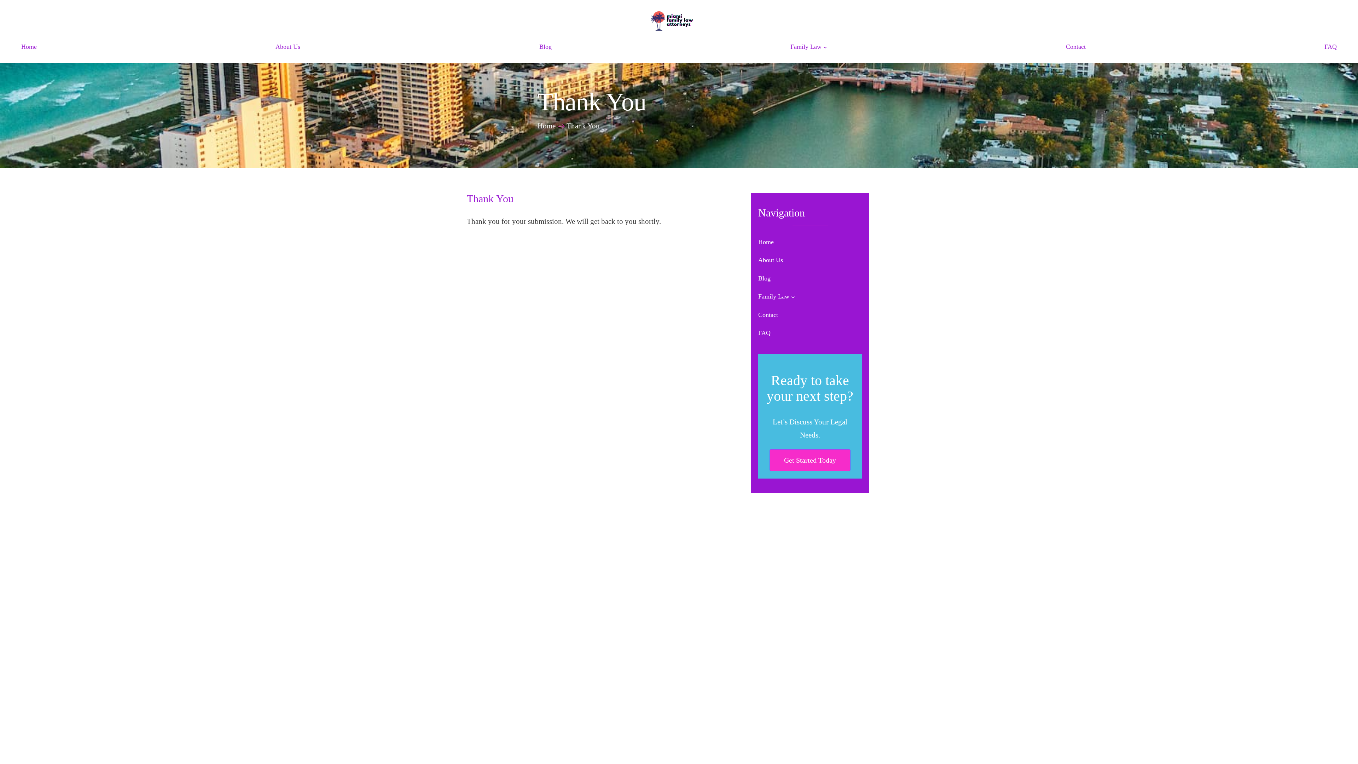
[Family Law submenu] (825, 47)
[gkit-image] (679, 21)
